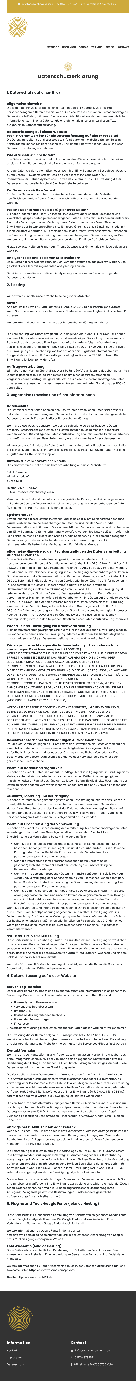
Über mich (69, 47)
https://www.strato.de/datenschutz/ (31, 326)
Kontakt (123, 47)
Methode (53, 47)
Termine (96, 47)
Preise (110, 47)
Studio (83, 47)
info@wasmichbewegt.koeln (37, 4)
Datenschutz (15, 1364)
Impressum (14, 1357)
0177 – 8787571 (68, 4)
